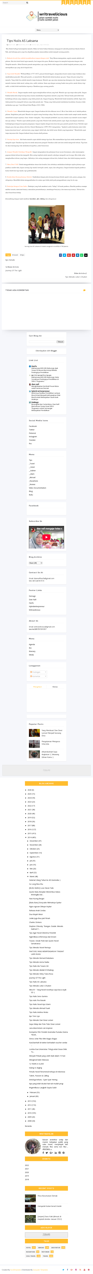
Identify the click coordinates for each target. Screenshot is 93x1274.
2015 (30, 833)
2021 (30, 809)
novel (34, 45)
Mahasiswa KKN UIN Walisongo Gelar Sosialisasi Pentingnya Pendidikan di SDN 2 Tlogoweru (45, 379)
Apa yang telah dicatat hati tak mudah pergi (46, 1083)
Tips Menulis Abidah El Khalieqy (41, 970)
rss (30, 443)
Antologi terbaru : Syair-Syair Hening (43, 1079)
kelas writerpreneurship (55, 687)
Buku (31, 495)
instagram (33, 436)
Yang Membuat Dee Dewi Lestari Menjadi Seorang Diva (52, 733)
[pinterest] (89, 2)
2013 (30, 1101)
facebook (33, 426)
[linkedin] (56, 1152)
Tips (30, 460)
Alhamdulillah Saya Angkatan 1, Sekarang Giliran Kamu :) (50, 754)
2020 (30, 813)
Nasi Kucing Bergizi (36, 898)
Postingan (36, 672)
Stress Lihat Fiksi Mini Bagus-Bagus (43, 1038)
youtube (32, 440)
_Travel (32, 463)
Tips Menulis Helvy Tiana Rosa (41, 974)
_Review (32, 484)
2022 (30, 806)
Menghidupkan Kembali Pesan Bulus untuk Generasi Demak (45, 387)
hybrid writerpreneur (40, 391)
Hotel (28, 1248)
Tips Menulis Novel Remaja (40, 947)
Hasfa (34, 366)
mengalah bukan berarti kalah (50, 1206)
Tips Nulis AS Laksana (37, 982)
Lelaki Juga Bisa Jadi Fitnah (39, 918)
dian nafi (35, 384)
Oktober (33, 849)
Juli (31, 861)
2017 (30, 825)
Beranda (28, 1126)
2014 (30, 837)
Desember (34, 841)
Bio (30, 648)
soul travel (30, 1256)
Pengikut (37, 687)
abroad (41, 1248)
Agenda (32, 644)
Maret (32, 876)
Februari (33, 1092)
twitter (32, 430)
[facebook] (67, 2)
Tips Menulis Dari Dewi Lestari (41, 1020)
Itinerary (32, 651)
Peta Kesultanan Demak (47, 1196)
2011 (30, 1109)
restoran (45, 1252)
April (32, 872)
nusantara (30, 1252)
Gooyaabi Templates (40, 1270)
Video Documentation (37, 488)
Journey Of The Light (37, 978)
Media (31, 655)
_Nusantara (33, 481)
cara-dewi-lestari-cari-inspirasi (40, 1028)
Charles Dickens (35, 922)
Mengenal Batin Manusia (39, 1060)
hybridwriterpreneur (36, 606)
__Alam (31, 474)
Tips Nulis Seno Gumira (38, 996)
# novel (15, 255)
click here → (47, 1149)
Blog (31, 491)
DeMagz (35, 402)
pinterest (32, 433)
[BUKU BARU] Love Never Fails (41, 888)
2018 (30, 821)
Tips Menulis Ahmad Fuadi (39, 1008)
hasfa (31, 603)
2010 (30, 1113)
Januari (32, 1096)
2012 (30, 1105)
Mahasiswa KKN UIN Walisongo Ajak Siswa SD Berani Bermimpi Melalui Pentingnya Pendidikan (44, 370)
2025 (30, 794)
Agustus (33, 857)
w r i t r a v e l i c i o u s (41, 375)
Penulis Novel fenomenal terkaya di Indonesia (47, 1072)
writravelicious (34, 610)
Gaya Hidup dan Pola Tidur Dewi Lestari (44, 1024)
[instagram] (76, 2)
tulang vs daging (35, 1068)
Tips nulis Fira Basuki (37, 1000)
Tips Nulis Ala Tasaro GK (39, 966)
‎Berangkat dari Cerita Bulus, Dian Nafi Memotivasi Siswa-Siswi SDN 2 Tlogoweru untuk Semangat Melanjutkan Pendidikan (45, 407)
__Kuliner (32, 470)
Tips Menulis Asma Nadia (39, 962)
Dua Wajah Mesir (36, 914)
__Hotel (32, 467)
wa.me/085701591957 (37, 629)
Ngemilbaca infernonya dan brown (42, 937)
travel (45, 1256)
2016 (30, 829)
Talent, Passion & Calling (39, 1076)
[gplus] (72, 2)
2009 (30, 1117)
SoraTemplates (15, 1270)
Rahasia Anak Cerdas (37, 910)
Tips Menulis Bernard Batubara (41, 958)
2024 (30, 798)
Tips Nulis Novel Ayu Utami (39, 1004)
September (34, 853)
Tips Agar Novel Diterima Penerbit (42, 933)
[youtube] (84, 2)
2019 (30, 817)
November (34, 845)
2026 (30, 790)
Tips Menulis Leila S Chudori (40, 986)
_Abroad (32, 477)
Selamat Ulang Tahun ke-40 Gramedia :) (44, 880)
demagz (32, 596)
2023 (30, 802)
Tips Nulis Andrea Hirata (38, 1012)
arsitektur (55, 1248)
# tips (22, 255)
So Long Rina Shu (36, 884)
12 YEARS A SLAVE (36, 1064)
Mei (31, 868)
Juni (31, 865)
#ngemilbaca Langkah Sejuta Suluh (43, 1087)
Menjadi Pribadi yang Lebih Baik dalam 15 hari (47, 1056)
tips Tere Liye (34, 1016)
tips (38, 45)
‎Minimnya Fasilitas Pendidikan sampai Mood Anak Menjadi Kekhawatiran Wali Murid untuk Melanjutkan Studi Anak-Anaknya (45, 396)
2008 (30, 1121)
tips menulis (44, 45)
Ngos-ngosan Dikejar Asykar (40, 906)
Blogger (54, 351)
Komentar (36, 676)
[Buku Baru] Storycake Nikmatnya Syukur (45, 902)
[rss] (80, 2)
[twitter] (63, 2)
